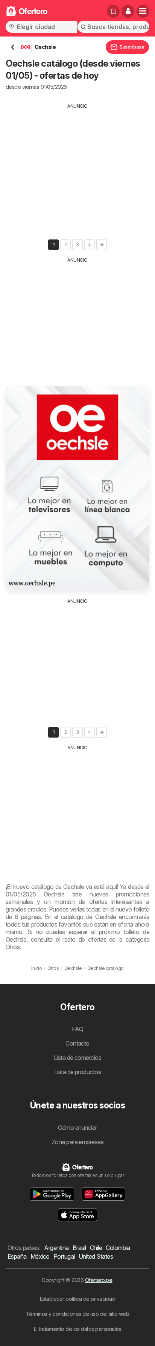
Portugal (64, 1256)
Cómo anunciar (77, 1127)
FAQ (77, 1029)
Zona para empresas (78, 1142)
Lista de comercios (78, 1057)
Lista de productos (77, 1072)
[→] (101, 244)
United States (96, 1256)
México (40, 1256)
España (17, 1256)
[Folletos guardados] (113, 11)
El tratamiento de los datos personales (78, 1329)
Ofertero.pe (98, 1280)
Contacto (77, 1043)
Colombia (118, 1247)
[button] (128, 11)
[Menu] (143, 11)
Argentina (56, 1247)
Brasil (79, 1247)
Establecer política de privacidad (77, 1299)
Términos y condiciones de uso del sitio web (77, 1314)
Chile (96, 1247)
